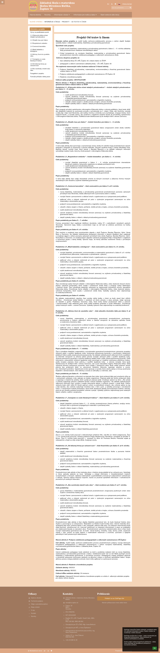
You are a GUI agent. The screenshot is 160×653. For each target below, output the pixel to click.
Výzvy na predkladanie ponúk (39, 32)
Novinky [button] (47, 15)
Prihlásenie (127, 4)
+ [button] (45, 651)
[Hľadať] (130, 7)
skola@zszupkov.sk (72, 602)
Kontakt (33, 613)
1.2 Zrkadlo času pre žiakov (39, 40)
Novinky (33, 616)
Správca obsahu (36, 598)
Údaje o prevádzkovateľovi (39, 604)
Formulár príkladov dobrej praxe (40, 76)
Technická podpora (37, 601)
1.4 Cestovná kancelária (37, 46)
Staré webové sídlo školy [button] (110, 15)
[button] (115, 4)
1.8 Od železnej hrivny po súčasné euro (38, 64)
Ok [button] (154, 648)
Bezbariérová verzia (36, 651)
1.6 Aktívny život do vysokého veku (39, 55)
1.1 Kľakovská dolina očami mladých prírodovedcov (39, 36)
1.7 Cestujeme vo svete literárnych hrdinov (37, 60)
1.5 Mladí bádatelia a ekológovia (36, 50)
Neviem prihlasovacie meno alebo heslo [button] (114, 602)
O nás (33, 610)
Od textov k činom (78, 22)
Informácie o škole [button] (61, 15)
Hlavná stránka (36, 22)
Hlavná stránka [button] (35, 15)
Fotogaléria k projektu (37, 73)
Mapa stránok (35, 607)
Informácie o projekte (37, 29)
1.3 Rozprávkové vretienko (38, 43)
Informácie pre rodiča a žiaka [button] (84, 15)
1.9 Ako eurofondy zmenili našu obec (40, 69)
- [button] (112, 4)
